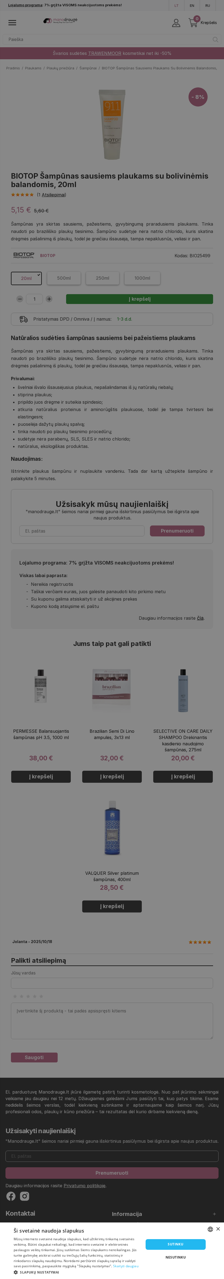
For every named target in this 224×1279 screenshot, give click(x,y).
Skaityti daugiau (125, 1266)
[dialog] (112, 1250)
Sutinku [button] (175, 1244)
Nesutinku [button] (176, 1257)
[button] (77, 1272)
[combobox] (210, 1229)
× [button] (218, 1229)
